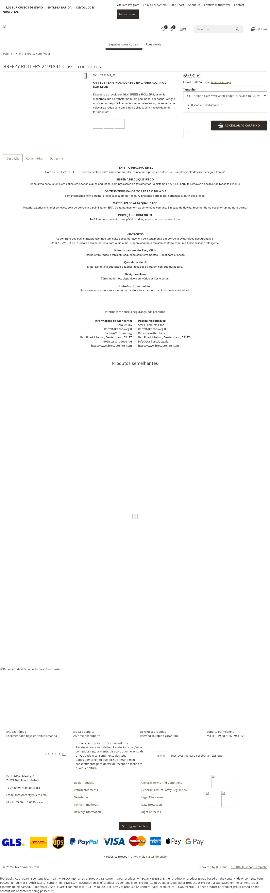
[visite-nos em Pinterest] (57, 754)
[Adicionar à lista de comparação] (98, 124)
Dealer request (84, 782)
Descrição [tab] (13, 158)
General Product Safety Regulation (164, 790)
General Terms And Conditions (161, 782)
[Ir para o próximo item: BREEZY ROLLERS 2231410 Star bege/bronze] (266, 53)
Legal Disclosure (152, 797)
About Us (194, 5)
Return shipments (86, 790)
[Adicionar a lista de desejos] (109, 124)
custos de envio (156, 856)
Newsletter (81, 797)
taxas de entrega (221, 82)
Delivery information (87, 812)
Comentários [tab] (34, 158)
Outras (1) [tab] (56, 158)
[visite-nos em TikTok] (64, 754)
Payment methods (86, 804)
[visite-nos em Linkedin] (67, 754)
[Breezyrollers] (31, 29)
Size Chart (177, 5)
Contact (239, 5)
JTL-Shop (222, 867)
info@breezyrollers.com (31, 795)
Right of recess (151, 812)
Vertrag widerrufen (135, 826)
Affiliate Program (128, 5)
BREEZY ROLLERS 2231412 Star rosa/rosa (31, 642)
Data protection (151, 804)
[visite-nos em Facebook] (50, 754)
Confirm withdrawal (217, 5)
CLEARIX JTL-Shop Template (249, 867)
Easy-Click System (155, 5)
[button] (163, 29)
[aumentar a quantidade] (186, 141)
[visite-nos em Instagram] (60, 754)
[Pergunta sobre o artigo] (120, 124)
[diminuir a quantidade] (186, 125)
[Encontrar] (239, 29)
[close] (85, 75)
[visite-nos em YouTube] (53, 754)
